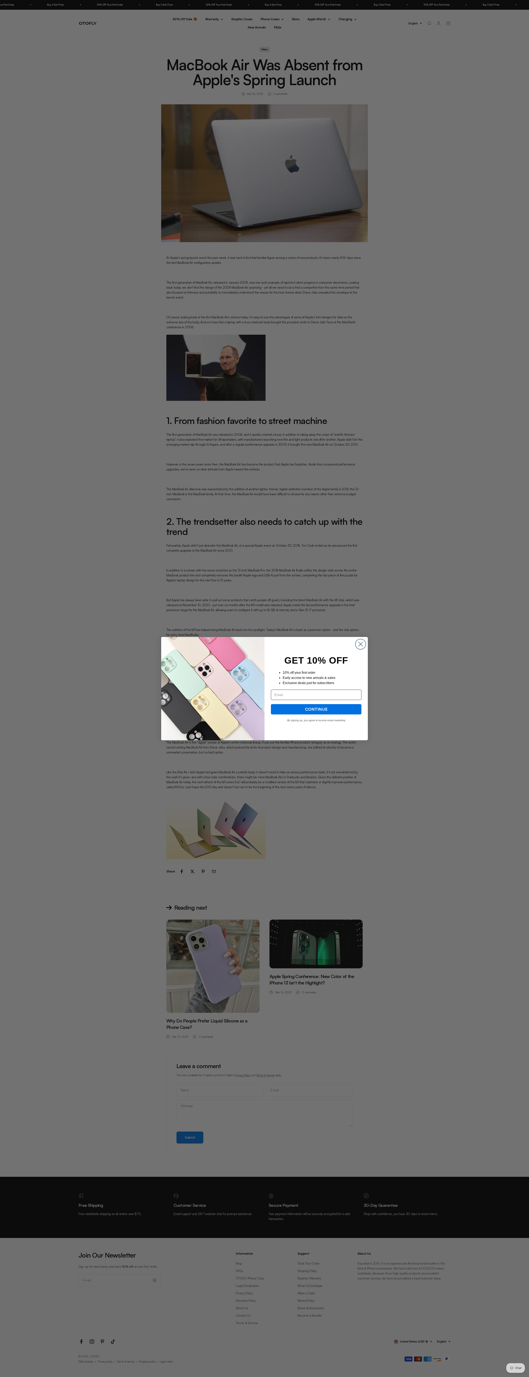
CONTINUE (316, 709)
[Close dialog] (360, 644)
